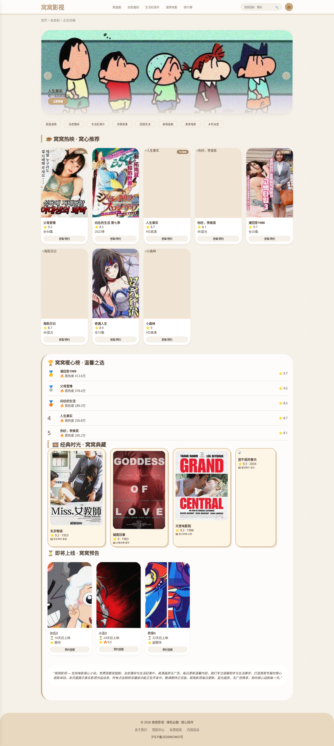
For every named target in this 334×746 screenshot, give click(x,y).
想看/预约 (64, 238)
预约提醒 (70, 649)
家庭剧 (116, 7)
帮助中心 (158, 729)
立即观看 (58, 101)
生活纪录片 (152, 7)
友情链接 (176, 729)
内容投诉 (193, 729)
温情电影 (171, 7)
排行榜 (188, 7)
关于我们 (141, 729)
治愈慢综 (133, 7)
